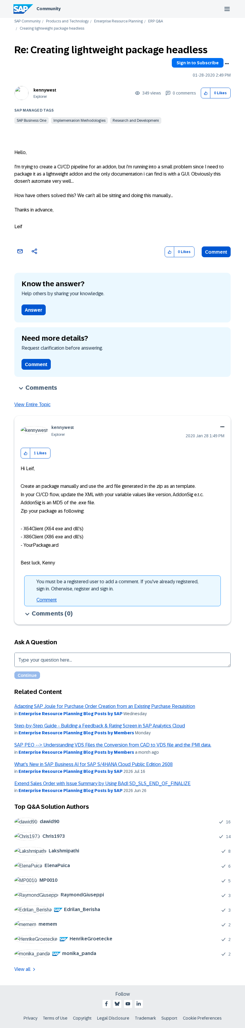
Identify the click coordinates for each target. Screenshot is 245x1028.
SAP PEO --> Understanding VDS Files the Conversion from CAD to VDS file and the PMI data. (112, 744)
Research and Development (136, 120)
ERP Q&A (155, 21)
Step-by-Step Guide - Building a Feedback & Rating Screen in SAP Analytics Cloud (99, 725)
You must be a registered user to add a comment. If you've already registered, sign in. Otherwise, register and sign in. (117, 585)
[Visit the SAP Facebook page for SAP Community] (106, 1003)
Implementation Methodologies (79, 120)
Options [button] (226, 63)
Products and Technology (67, 21)
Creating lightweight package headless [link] (52, 29)
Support (169, 1018)
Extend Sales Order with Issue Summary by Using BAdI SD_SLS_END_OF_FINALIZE (102, 783)
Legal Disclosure (113, 1018)
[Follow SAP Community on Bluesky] (117, 1003)
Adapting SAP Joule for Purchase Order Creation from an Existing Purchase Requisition (104, 706)
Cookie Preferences (202, 1018)
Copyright (82, 1018)
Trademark (145, 1018)
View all (22, 969)
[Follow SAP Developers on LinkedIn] (138, 1003)
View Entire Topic (32, 404)
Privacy (30, 1018)
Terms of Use (55, 1018)
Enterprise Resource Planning (118, 21)
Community (48, 8)
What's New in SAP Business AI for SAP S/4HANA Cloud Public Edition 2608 (93, 764)
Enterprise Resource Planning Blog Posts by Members (76, 732)
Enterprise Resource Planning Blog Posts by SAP (70, 713)
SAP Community (27, 21)
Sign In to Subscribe (198, 62)
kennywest (44, 90)
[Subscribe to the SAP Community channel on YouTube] (127, 1003)
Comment (216, 252)
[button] (205, 93)
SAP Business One (31, 120)
